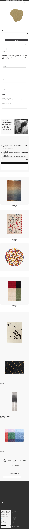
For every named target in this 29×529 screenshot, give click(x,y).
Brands (14, 432)
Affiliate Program (14, 449)
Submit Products (14, 451)
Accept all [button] (3, 525)
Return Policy (14, 440)
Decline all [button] (8, 525)
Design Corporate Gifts (14, 450)
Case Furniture (3, 361)
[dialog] (6, 519)
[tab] (3, 49)
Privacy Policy (14, 442)
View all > (27, 119)
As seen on (14, 431)
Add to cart (16, 40)
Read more (2, 517)
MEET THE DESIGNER (7, 76)
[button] (26, 30)
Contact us (14, 434)
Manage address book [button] (14, 459)
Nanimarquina (15, 150)
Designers (14, 433)
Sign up (23, 421)
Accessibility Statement (14, 443)
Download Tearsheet (4, 51)
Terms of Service (14, 441)
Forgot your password (14, 458)
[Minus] (4, 40)
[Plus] (4, 39)
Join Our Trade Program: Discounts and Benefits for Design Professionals (14, 0)
